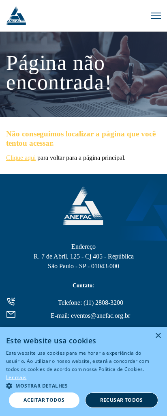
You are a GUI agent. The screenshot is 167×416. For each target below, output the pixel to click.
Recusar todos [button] (121, 400)
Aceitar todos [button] (44, 400)
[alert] (83, 371)
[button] (83, 385)
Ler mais (16, 377)
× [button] (158, 336)
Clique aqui (21, 157)
